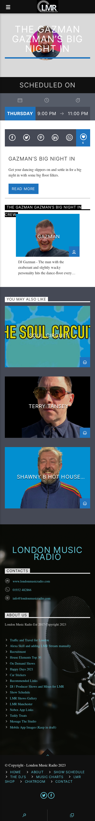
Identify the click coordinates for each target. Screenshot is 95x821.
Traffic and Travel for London (29, 640)
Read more (23, 188)
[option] (47, 246)
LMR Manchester (21, 704)
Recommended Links (23, 680)
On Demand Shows (22, 663)
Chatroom (35, 781)
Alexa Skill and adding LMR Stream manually (40, 646)
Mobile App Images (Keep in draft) (33, 727)
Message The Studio (23, 721)
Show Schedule (20, 692)
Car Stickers (18, 675)
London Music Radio (47, 553)
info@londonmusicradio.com (31, 598)
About (37, 772)
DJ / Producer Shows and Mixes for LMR (37, 686)
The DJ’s (18, 777)
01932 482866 (22, 590)
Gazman (49, 236)
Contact (63, 781)
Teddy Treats (18, 715)
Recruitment (18, 651)
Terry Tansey (49, 406)
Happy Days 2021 (21, 669)
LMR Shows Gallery (23, 698)
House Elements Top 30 (25, 657)
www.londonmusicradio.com (31, 581)
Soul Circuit (48, 335)
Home (15, 772)
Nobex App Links (21, 710)
